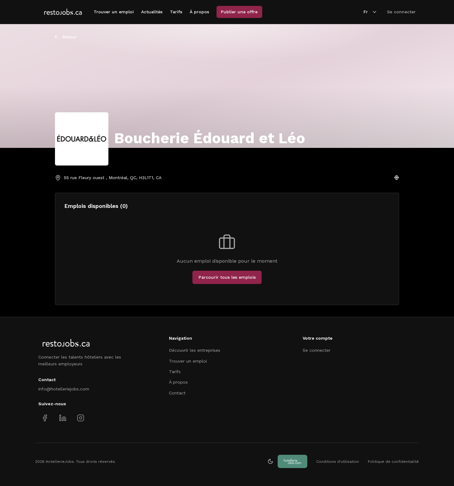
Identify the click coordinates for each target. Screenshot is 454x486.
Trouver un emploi (114, 11)
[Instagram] (80, 418)
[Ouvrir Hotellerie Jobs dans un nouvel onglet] (292, 461)
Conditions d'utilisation (337, 461)
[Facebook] (45, 418)
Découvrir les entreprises (194, 350)
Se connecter (401, 11)
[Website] (396, 177)
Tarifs (176, 11)
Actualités (151, 11)
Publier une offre (239, 11)
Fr (366, 11)
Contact (177, 392)
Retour (69, 36)
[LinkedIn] (62, 418)
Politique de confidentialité (393, 461)
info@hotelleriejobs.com (63, 388)
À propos (199, 11)
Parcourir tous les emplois (227, 277)
